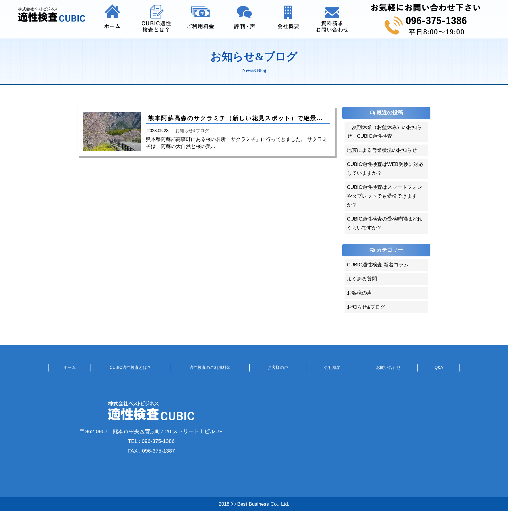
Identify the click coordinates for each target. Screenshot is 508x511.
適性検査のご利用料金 (209, 367)
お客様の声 (359, 293)
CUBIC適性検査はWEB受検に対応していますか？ (385, 169)
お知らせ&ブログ (366, 307)
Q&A (439, 367)
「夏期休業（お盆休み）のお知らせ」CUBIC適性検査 (384, 132)
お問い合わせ (388, 367)
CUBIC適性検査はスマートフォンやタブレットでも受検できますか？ (384, 196)
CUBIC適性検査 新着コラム (378, 265)
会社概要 (332, 367)
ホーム (69, 367)
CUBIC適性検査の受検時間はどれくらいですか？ (384, 223)
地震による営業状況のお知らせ (382, 150)
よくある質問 (362, 279)
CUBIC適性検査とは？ (130, 367)
